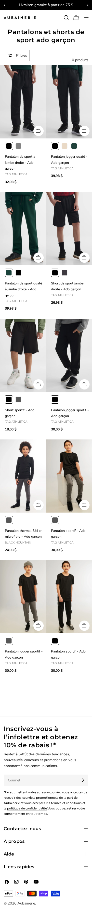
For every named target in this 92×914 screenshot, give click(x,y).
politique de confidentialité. (27, 808)
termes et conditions (66, 803)
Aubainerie (26, 903)
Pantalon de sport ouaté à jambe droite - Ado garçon (23, 289)
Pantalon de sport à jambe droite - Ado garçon (20, 162)
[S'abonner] (83, 780)
